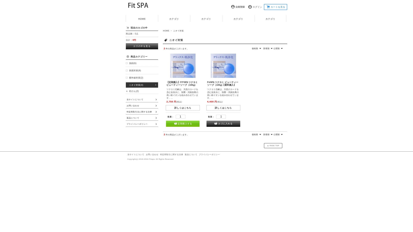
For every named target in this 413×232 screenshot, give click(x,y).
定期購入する (185, 123)
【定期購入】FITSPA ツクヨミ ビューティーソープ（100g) (182, 83)
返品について (133, 118)
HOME (142, 19)
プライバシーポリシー (137, 124)
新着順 (266, 48)
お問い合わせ (133, 106)
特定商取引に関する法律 (171, 154)
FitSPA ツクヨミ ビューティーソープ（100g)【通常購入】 (222, 83)
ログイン (257, 7)
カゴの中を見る (142, 46)
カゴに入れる (225, 123)
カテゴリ (174, 19)
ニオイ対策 (178, 31)
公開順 (276, 48)
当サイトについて (135, 99)
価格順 (255, 48)
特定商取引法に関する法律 (139, 112)
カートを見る (278, 7)
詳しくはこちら (182, 107)
